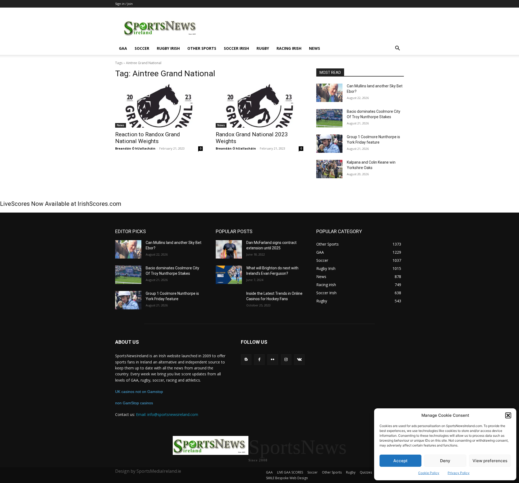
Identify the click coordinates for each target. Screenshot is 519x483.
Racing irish (289, 48)
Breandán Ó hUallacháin (135, 148)
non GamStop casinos (134, 403)
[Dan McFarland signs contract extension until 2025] (229, 249)
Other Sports (201, 48)
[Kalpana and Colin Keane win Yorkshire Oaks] (329, 169)
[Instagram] (286, 359)
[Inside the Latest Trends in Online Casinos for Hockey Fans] (229, 300)
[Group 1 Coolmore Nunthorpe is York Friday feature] (329, 143)
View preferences (490, 460)
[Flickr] (272, 359)
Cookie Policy (428, 473)
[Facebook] (259, 359)
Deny (445, 460)
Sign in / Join (124, 4)
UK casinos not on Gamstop (139, 391)
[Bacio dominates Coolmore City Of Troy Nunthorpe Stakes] (329, 118)
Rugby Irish (168, 48)
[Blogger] (246, 359)
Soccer (142, 48)
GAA (123, 48)
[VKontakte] (299, 359)
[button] (508, 415)
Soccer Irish (236, 48)
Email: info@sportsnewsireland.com (167, 414)
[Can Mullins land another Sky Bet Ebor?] (329, 93)
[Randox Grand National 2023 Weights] (259, 106)
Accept (400, 460)
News (314, 48)
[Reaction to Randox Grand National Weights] (159, 106)
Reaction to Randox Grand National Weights (147, 137)
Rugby (263, 48)
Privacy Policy (459, 473)
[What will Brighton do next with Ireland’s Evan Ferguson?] (229, 275)
